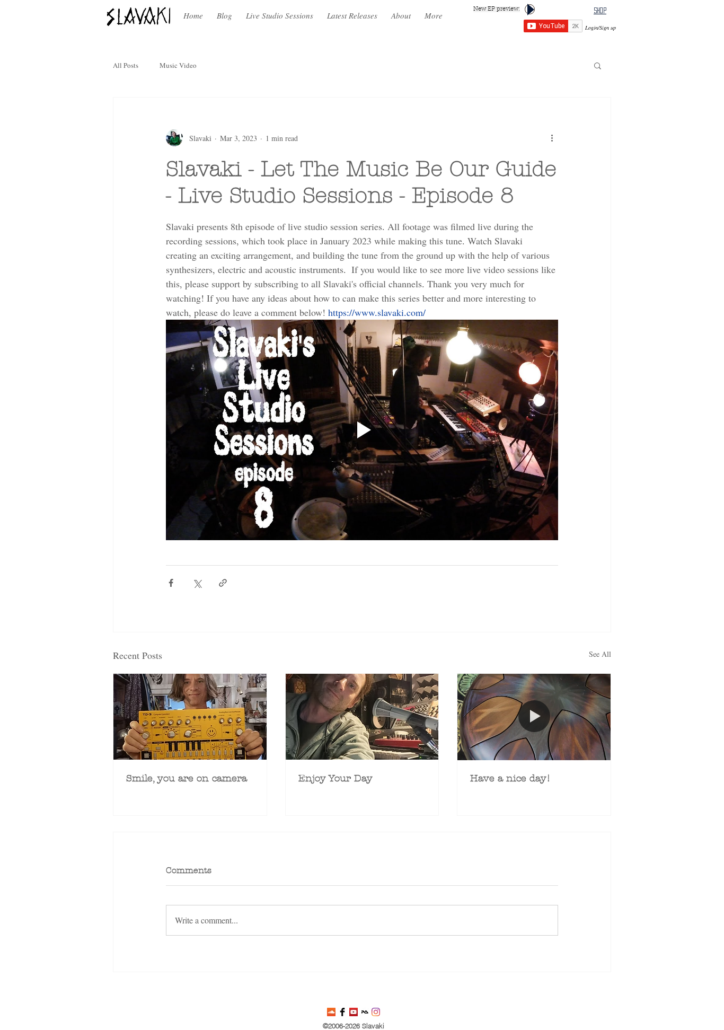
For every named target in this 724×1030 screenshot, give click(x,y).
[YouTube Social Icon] (353, 1012)
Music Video (178, 65)
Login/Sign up (600, 27)
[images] (364, 1012)
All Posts (125, 65)
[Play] (529, 9)
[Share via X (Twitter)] (197, 583)
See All (600, 654)
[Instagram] (376, 1012)
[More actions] (551, 137)
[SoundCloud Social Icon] (331, 1012)
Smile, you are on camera (186, 778)
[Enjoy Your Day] (362, 717)
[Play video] (362, 430)
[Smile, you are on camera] (190, 717)
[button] (352, 11)
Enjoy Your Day (335, 778)
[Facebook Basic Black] (342, 1012)
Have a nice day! (510, 778)
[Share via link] (223, 583)
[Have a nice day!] (534, 717)
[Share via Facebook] (171, 583)
